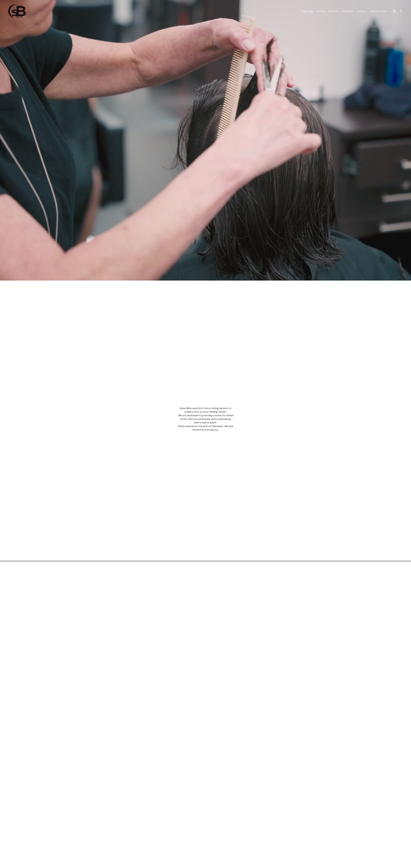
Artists (321, 11)
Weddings (348, 11)
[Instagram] (394, 11)
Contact (362, 11)
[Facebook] (401, 11)
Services (333, 11)
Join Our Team (378, 11)
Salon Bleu (308, 11)
